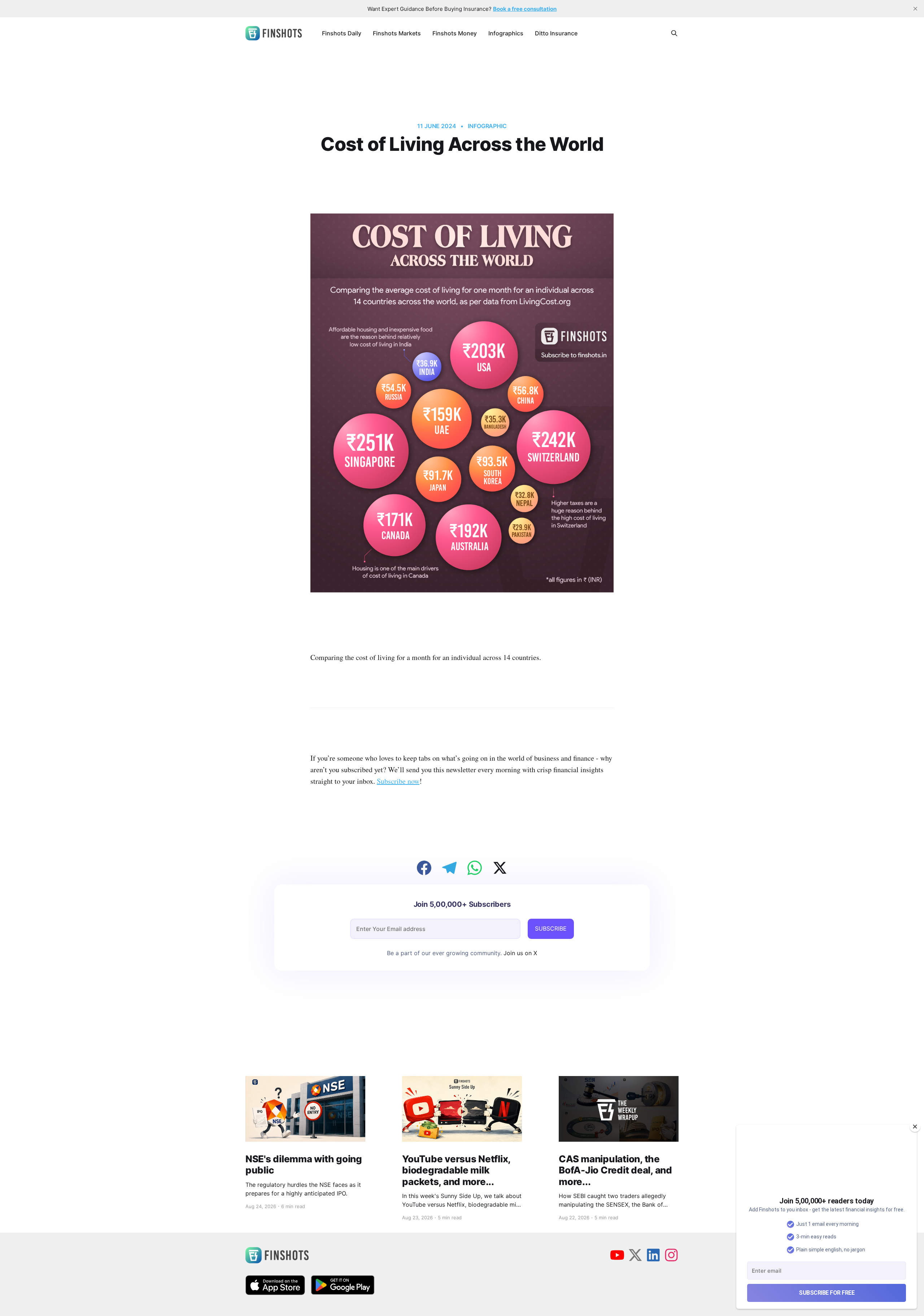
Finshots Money (454, 33)
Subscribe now (398, 781)
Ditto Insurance (556, 33)
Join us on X (519, 953)
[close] (915, 8)
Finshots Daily (341, 33)
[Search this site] (674, 33)
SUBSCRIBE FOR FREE (826, 1292)
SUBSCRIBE (551, 928)
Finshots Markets (397, 33)
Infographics (505, 33)
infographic (487, 126)
